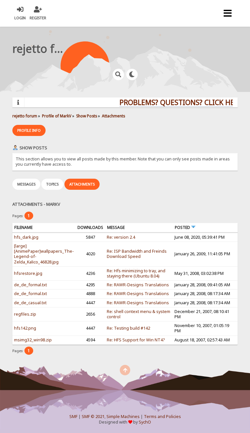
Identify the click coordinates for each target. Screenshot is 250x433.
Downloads (90, 227)
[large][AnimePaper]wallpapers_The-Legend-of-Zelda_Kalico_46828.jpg (44, 254)
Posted (183, 227)
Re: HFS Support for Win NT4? (136, 340)
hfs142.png (25, 328)
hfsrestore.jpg (28, 273)
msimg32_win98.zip (33, 340)
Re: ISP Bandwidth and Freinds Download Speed (137, 253)
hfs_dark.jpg (26, 237)
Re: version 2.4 (121, 237)
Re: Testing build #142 (128, 328)
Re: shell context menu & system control (138, 314)
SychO (145, 422)
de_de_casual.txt (30, 303)
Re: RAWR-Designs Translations (138, 285)
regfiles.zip (25, 314)
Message (116, 227)
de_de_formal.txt (30, 285)
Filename (23, 227)
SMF (73, 416)
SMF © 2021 (93, 416)
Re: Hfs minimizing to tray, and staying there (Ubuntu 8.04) (136, 273)
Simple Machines (123, 416)
